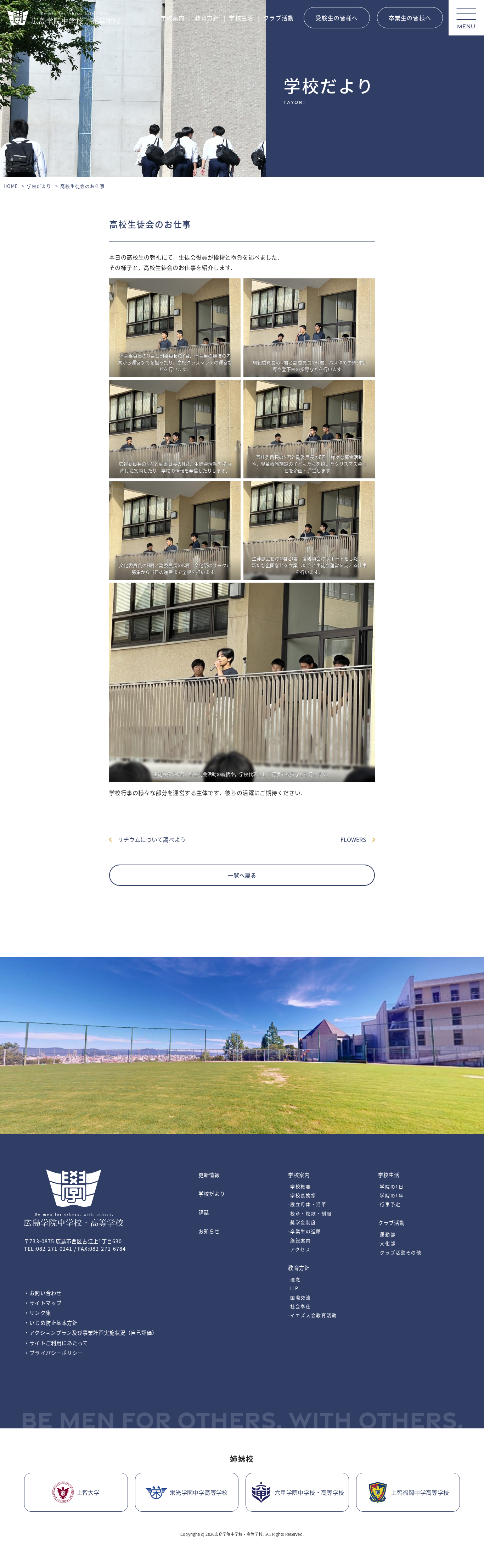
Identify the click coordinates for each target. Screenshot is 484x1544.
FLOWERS (356, 839)
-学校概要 (299, 1186)
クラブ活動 (278, 17)
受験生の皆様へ (336, 17)
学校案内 (173, 17)
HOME (11, 186)
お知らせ (209, 1231)
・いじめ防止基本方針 (51, 1322)
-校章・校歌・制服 (310, 1213)
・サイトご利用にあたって (56, 1342)
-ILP (293, 1288)
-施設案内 (299, 1240)
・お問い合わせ (43, 1292)
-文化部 (387, 1243)
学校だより (39, 186)
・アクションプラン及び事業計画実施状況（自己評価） (90, 1332)
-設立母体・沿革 (307, 1204)
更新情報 (209, 1174)
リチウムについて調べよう (149, 839)
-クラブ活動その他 (400, 1252)
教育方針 (207, 17)
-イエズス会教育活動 (312, 1315)
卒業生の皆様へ (410, 17)
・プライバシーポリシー (53, 1352)
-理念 (294, 1279)
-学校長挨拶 (302, 1195)
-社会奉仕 (299, 1306)
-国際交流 (299, 1297)
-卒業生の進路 (304, 1231)
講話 (203, 1212)
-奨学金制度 (302, 1222)
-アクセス (299, 1249)
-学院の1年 (391, 1195)
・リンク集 (37, 1312)
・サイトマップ (43, 1302)
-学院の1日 (391, 1186)
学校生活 (241, 17)
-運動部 (387, 1234)
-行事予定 (389, 1204)
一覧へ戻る (242, 875)
